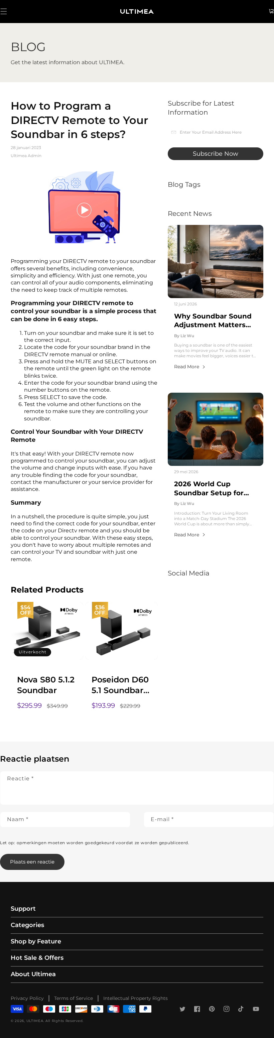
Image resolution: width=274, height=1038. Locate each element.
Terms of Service (73, 998)
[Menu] (3, 11)
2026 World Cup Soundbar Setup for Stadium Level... (209, 488)
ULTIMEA (34, 1021)
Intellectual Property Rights (135, 998)
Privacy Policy (27, 998)
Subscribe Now (215, 153)
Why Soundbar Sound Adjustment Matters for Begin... (213, 321)
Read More (186, 367)
